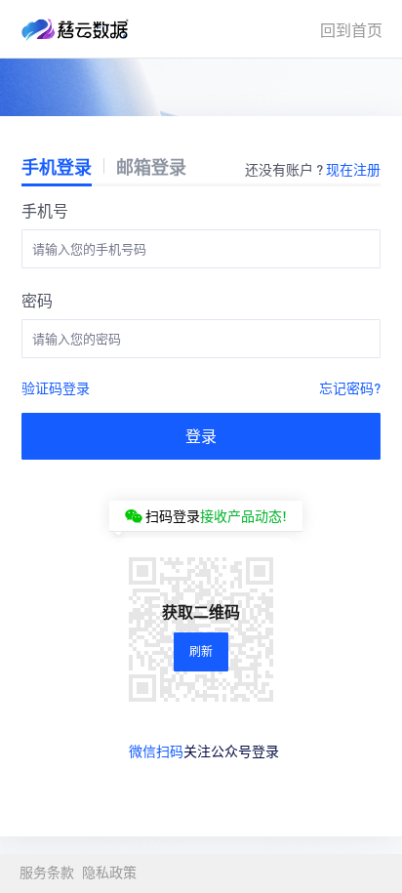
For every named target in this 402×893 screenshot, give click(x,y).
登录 (201, 436)
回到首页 (351, 30)
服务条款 (47, 873)
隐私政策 (109, 873)
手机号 (44, 210)
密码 (37, 300)
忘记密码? (350, 387)
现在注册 (353, 169)
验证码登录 (55, 387)
